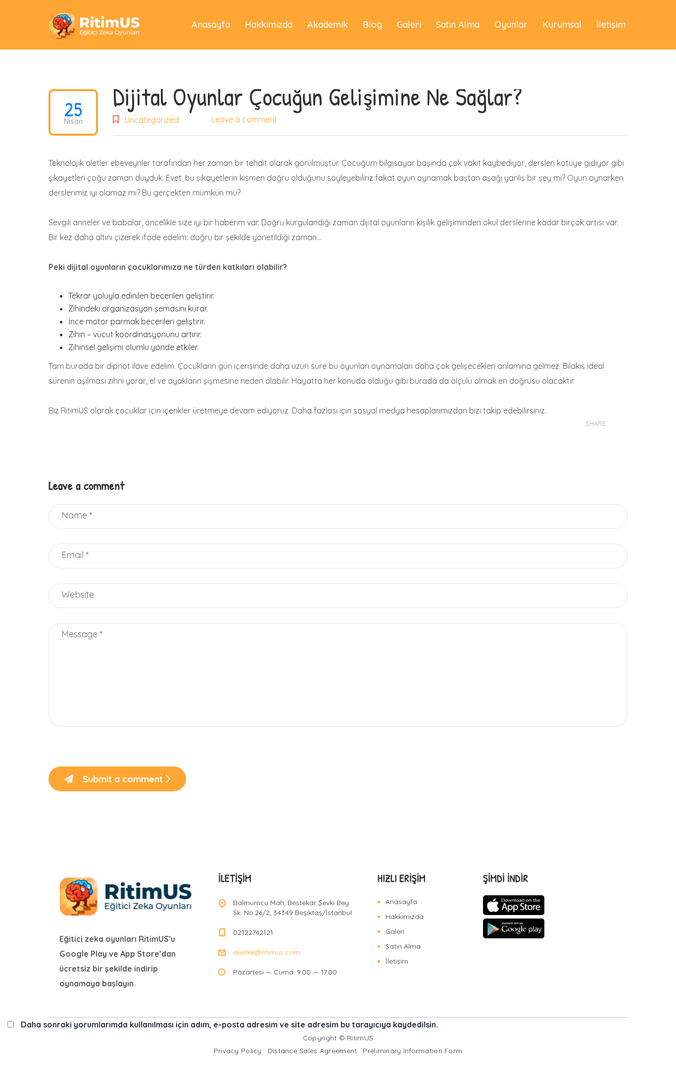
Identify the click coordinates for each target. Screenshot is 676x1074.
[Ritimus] (94, 25)
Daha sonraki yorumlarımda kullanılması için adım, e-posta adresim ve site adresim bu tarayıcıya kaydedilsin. (229, 1024)
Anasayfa (211, 24)
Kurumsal (561, 24)
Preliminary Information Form (412, 1050)
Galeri (409, 24)
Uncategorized (152, 120)
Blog (372, 24)
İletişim (611, 24)
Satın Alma (458, 24)
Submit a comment (123, 779)
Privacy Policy (238, 1050)
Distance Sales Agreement (312, 1050)
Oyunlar (511, 24)
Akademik (327, 24)
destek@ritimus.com (266, 952)
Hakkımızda (268, 24)
